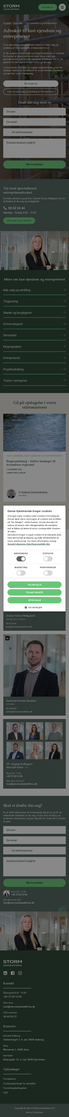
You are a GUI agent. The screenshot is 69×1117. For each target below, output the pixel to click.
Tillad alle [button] (35, 584)
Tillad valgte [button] (34, 592)
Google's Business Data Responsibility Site (29, 544)
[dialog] (34, 558)
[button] (35, 608)
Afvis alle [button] (34, 600)
